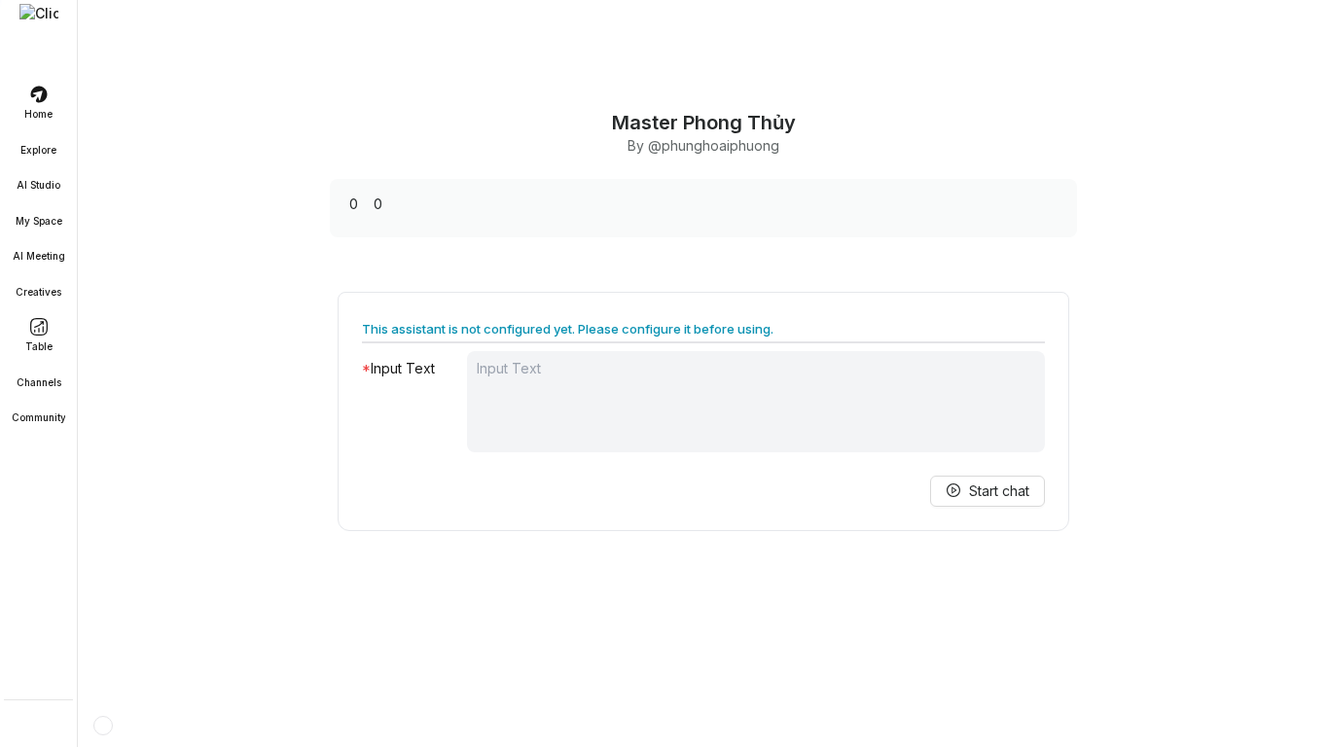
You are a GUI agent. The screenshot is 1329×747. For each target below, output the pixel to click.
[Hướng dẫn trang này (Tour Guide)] (103, 725)
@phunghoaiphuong (713, 145)
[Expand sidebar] (38, 23)
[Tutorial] (38, 725)
